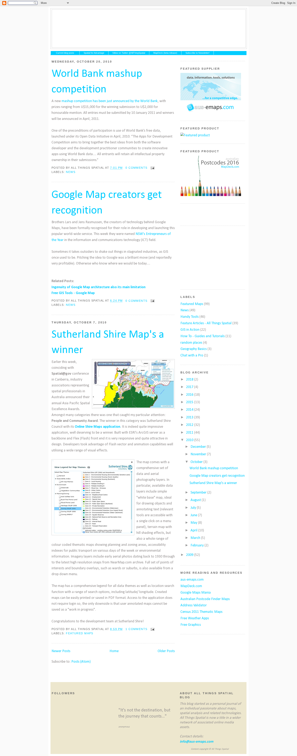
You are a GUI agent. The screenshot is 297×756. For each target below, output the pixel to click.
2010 (190, 440)
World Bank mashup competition (97, 81)
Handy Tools (189, 317)
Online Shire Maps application (97, 427)
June (194, 515)
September (199, 493)
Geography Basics (193, 349)
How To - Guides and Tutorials (202, 336)
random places (191, 343)
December (199, 447)
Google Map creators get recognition (107, 203)
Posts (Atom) (81, 662)
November (199, 454)
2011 (190, 433)
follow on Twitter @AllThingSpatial (129, 53)
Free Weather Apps (194, 618)
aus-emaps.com (192, 580)
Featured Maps (79, 633)
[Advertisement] (210, 256)
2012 (190, 425)
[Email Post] (151, 167)
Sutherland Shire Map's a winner (108, 342)
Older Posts (166, 651)
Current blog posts (65, 53)
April (194, 530)
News (70, 172)
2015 (190, 402)
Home (114, 651)
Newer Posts (61, 651)
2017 (190, 387)
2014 (190, 410)
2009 (190, 555)
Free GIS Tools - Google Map (73, 293)
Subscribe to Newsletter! (197, 53)
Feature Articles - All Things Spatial (206, 323)
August (196, 500)
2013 (190, 417)
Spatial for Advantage (94, 53)
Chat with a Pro (191, 355)
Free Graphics (190, 625)
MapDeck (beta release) (165, 53)
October (197, 462)
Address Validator (193, 605)
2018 (190, 380)
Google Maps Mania (195, 593)
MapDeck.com (191, 586)
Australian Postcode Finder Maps (205, 599)
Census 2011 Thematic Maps (201, 612)
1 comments (136, 629)
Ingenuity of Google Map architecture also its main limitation (98, 287)
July (194, 508)
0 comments (136, 167)
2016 (190, 395)
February (197, 545)
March (196, 538)
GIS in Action (189, 330)
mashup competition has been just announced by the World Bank (110, 101)
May (194, 523)
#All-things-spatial (148, 28)
